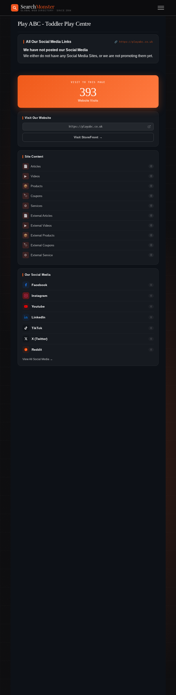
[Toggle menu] (161, 8)
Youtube (38, 306)
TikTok (37, 328)
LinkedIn (38, 317)
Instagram (39, 295)
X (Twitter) (39, 339)
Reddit (37, 349)
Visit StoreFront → (88, 137)
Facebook (39, 285)
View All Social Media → (37, 359)
